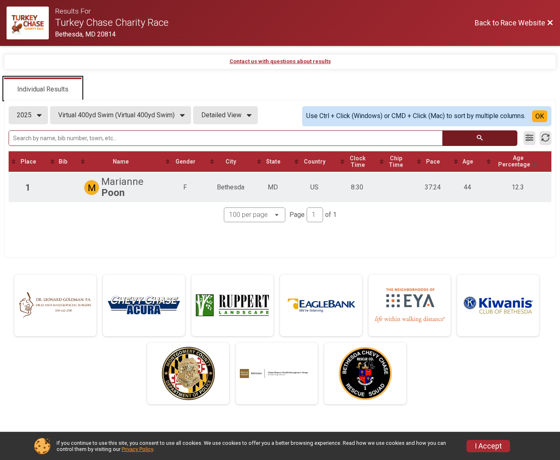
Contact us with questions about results (280, 61)
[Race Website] (31, 23)
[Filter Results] (529, 138)
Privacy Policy (137, 449)
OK (539, 116)
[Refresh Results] (545, 138)
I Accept (488, 446)
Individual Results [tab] (42, 89)
